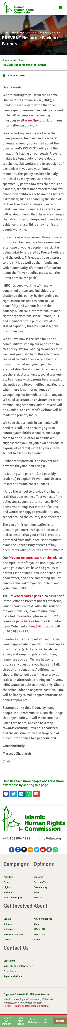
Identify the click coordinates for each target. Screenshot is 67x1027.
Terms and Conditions (26, 1005)
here (27, 621)
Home (5, 60)
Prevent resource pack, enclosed (32, 558)
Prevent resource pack (25, 596)
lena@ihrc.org (39, 626)
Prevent (45, 32)
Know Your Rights (28, 32)
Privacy (7, 1005)
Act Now (11, 32)
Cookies (45, 1005)
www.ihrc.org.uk (37, 120)
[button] (60, 8)
